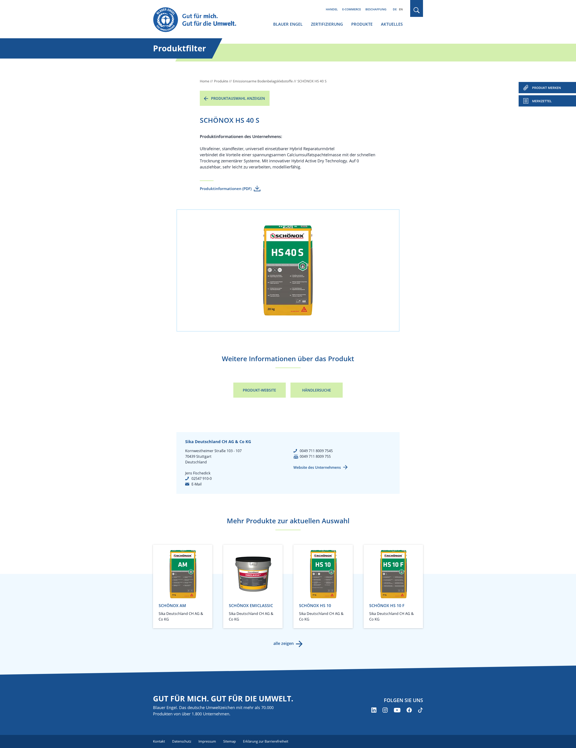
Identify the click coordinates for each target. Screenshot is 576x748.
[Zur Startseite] (199, 20)
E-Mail (196, 484)
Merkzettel (542, 101)
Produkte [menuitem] (362, 24)
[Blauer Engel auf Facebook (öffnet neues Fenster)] (409, 710)
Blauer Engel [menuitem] (288, 24)
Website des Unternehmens (317, 467)
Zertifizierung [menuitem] (327, 24)
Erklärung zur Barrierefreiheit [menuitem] (265, 741)
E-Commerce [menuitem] (351, 9)
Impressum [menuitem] (207, 741)
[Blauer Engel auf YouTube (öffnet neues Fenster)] (397, 710)
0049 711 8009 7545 (316, 450)
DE (395, 9)
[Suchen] (416, 10)
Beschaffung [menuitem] (375, 9)
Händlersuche (316, 390)
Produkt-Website (259, 390)
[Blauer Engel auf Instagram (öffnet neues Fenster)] (385, 710)
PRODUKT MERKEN (546, 88)
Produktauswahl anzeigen (238, 98)
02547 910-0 (201, 478)
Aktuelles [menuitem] (392, 24)
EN (401, 9)
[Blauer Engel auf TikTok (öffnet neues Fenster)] (420, 710)
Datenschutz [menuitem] (181, 741)
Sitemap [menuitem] (229, 741)
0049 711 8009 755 (315, 456)
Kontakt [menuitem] (159, 741)
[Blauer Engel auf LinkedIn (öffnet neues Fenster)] (373, 710)
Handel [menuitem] (332, 9)
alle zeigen (283, 643)
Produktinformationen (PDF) (226, 188)
